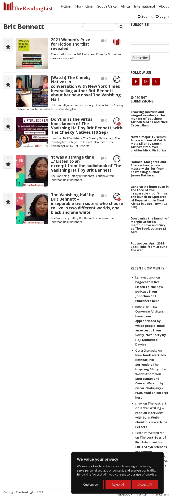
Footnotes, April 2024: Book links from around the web (149, 246)
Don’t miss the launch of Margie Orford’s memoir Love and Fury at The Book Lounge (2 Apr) (150, 225)
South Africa (107, 6)
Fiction (66, 6)
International (144, 6)
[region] (117, 473)
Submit (146, 16)
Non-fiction (84, 6)
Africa (125, 6)
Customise (90, 484)
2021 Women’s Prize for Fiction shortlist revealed (70, 44)
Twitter (142, 494)
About (164, 6)
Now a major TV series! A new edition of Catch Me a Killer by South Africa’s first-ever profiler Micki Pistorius (149, 143)
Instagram (160, 494)
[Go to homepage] (28, 6)
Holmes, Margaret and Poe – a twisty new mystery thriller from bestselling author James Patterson (148, 168)
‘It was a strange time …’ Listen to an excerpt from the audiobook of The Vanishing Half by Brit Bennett (86, 163)
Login (164, 16)
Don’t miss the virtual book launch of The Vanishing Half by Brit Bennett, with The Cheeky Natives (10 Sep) (86, 126)
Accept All (145, 484)
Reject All (118, 484)
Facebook (124, 494)
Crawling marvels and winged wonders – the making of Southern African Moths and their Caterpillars (149, 118)
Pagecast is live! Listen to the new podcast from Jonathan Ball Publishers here (149, 291)
